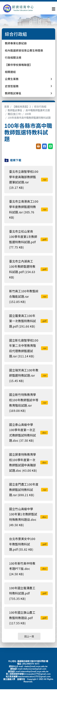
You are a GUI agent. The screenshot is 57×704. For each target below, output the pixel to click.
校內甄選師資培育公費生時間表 (24, 50)
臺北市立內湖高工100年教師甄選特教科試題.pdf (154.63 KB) (28, 269)
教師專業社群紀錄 (16, 43)
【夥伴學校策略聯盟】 (18, 65)
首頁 (6, 106)
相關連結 (10, 72)
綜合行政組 (40, 106)
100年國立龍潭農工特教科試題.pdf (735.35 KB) (28, 593)
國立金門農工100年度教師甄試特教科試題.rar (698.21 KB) (28, 489)
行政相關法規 (13, 57)
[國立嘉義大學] (18, 8)
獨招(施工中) (14, 114)
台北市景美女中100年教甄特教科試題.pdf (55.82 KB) (28, 544)
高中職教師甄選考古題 (38, 110)
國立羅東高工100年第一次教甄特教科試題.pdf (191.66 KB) (28, 321)
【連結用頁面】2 (21, 106)
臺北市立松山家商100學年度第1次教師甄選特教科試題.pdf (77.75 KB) (28, 239)
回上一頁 (29, 636)
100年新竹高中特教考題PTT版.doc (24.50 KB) (28, 568)
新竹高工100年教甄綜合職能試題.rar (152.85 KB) (28, 296)
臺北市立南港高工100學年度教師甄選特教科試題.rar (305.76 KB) (28, 209)
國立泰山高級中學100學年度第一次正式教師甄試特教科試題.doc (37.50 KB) (28, 432)
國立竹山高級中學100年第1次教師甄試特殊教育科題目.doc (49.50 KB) (28, 517)
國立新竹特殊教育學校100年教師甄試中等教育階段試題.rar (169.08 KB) (28, 402)
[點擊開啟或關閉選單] (53, 8)
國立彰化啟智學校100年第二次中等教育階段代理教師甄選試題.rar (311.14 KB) (28, 348)
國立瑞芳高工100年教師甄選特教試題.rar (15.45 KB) (28, 375)
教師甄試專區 (15, 110)
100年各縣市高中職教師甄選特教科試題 (29, 117)
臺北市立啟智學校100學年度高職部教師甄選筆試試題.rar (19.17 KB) (28, 179)
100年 (28, 114)
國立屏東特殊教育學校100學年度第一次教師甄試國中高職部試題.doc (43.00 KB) (28, 462)
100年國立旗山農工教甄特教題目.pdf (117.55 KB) (28, 617)
